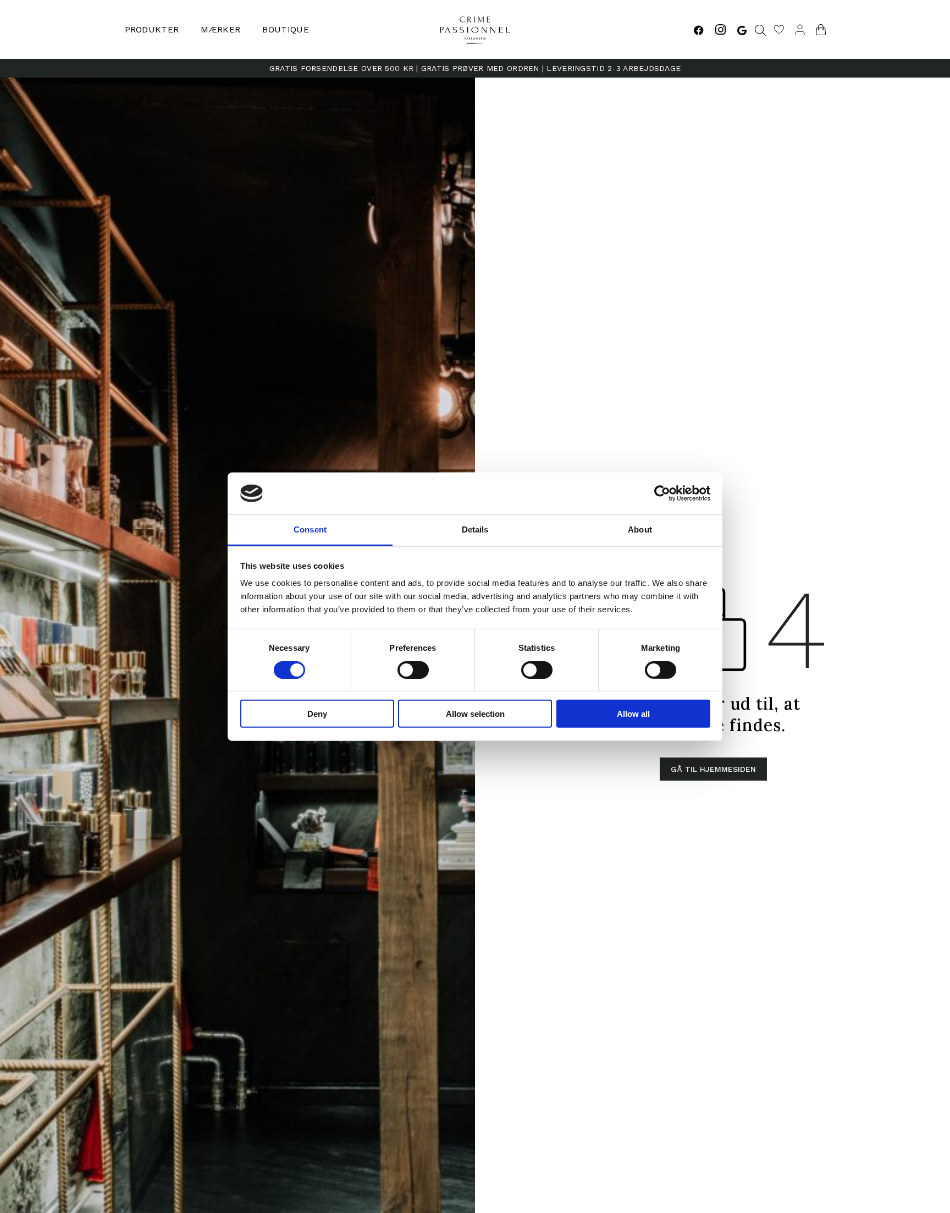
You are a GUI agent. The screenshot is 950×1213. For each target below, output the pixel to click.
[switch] (413, 669)
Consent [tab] (310, 529)
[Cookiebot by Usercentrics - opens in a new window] (662, 493)
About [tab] (640, 529)
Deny (317, 713)
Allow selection (475, 713)
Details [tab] (475, 529)
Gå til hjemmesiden (713, 769)
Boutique (285, 29)
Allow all (633, 713)
